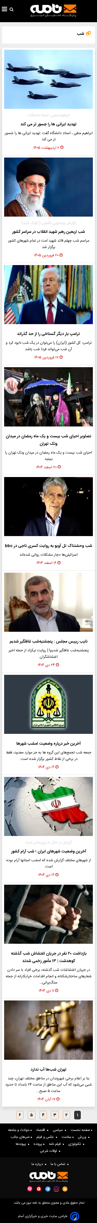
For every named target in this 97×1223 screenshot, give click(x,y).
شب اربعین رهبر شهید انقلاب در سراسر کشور (48, 231)
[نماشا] (39, 1188)
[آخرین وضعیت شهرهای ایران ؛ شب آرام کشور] (48, 806)
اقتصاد (41, 1130)
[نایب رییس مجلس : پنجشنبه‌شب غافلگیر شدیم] (48, 602)
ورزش (83, 1137)
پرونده (38, 1144)
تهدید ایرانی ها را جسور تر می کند (48, 124)
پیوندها (22, 1144)
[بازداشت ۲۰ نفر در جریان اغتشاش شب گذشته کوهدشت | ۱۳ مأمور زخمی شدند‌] (48, 914)
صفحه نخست (81, 1130)
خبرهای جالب (21, 1137)
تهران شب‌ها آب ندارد (48, 1069)
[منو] (4, 10)
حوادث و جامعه (19, 1130)
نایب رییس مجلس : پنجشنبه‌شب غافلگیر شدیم (48, 641)
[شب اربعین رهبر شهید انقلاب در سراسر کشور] (48, 187)
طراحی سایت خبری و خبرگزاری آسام (43, 1216)
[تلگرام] (47, 1189)
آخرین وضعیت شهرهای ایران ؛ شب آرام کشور (48, 851)
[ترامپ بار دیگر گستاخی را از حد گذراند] (48, 294)
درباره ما (38, 1164)
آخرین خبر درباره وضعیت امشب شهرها (48, 743)
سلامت (67, 1137)
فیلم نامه (56, 1144)
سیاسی (59, 1130)
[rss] (65, 1189)
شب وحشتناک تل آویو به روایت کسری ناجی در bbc (48, 546)
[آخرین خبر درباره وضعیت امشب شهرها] (48, 704)
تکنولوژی (75, 1144)
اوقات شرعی (49, 1151)
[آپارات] (29, 1189)
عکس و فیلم (46, 1137)
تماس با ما (59, 1164)
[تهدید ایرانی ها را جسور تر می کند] (48, 79)
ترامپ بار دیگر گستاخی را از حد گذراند (48, 334)
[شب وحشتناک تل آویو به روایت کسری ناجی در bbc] (48, 506)
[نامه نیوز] (53, 10)
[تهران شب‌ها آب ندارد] (48, 1030)
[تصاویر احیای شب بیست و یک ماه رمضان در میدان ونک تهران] (48, 396)
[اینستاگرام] (56, 1189)
